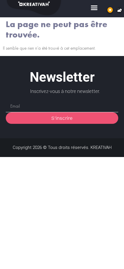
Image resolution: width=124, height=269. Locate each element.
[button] (94, 7)
